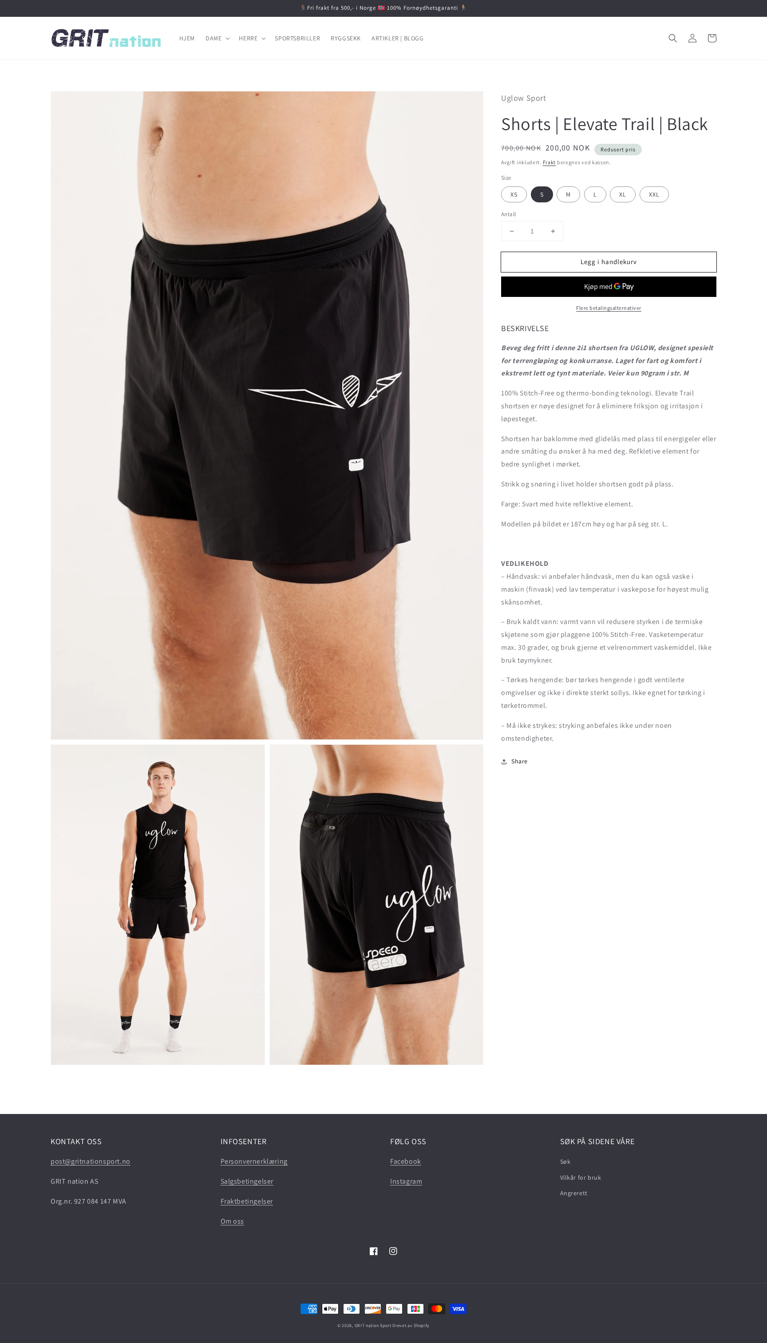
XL (622, 194)
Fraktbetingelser (247, 1201)
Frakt (549, 162)
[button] (216, 38)
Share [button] (519, 762)
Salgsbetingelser (247, 1181)
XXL (654, 194)
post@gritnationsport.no (90, 1161)
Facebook (405, 1161)
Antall (508, 214)
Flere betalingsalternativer (608, 308)
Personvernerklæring (254, 1161)
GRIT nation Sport (373, 1325)
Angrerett (574, 1193)
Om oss (233, 1221)
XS (514, 194)
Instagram (406, 1181)
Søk (565, 1161)
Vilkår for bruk (580, 1177)
